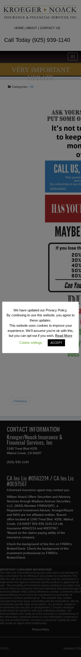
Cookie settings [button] (30, 342)
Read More (63, 336)
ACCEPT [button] (56, 342)
